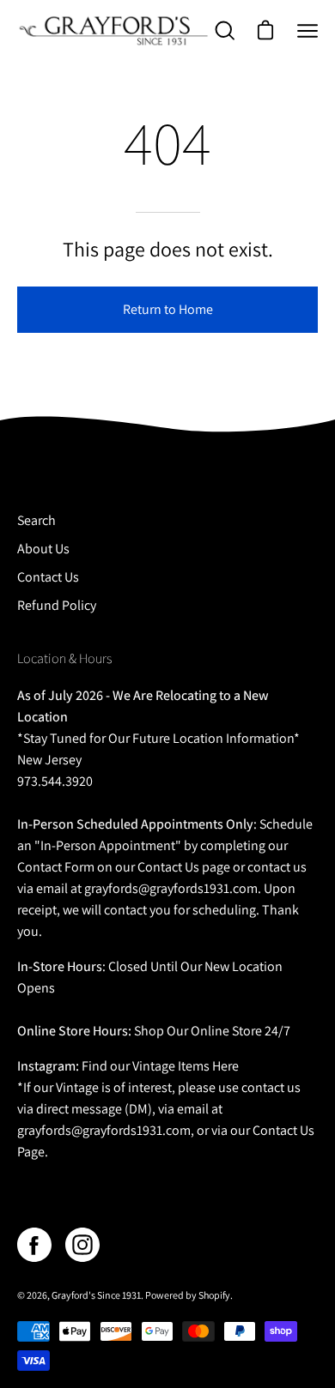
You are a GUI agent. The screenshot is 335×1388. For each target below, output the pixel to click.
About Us (43, 549)
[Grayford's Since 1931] (114, 30)
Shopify (214, 1294)
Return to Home (168, 309)
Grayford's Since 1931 (96, 1294)
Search (36, 520)
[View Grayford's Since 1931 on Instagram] (82, 1245)
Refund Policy (56, 605)
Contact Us (48, 577)
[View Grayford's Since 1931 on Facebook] (34, 1245)
